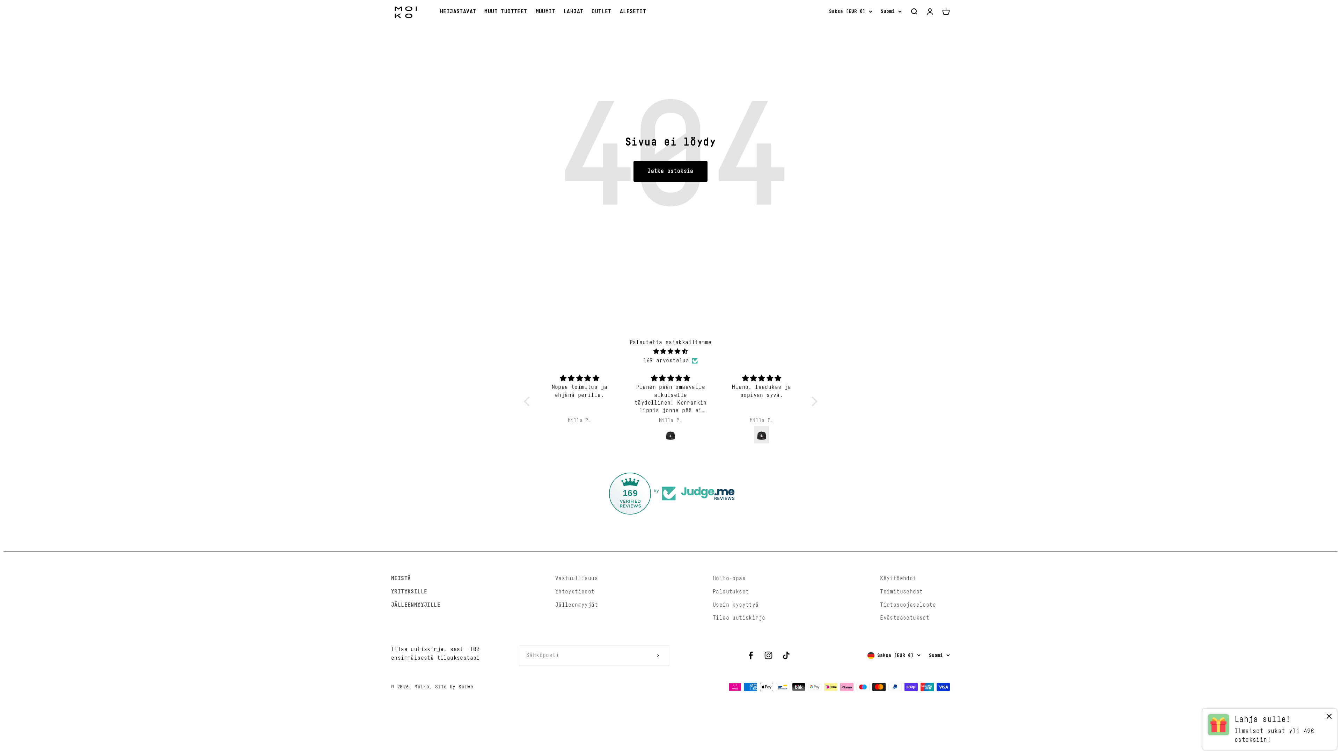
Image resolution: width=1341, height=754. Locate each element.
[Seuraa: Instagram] (768, 655)
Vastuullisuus (576, 578)
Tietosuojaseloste (908, 605)
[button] (528, 401)
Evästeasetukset (904, 618)
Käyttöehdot (898, 578)
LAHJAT (573, 11)
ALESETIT (633, 11)
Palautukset (731, 591)
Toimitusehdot (901, 591)
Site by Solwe (454, 687)
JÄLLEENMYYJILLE (415, 605)
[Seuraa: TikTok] (786, 655)
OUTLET (601, 11)
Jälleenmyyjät (576, 605)
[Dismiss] (1329, 718)
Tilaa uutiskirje (739, 618)
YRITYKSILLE (409, 591)
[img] (670, 351)
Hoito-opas (729, 578)
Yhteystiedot (575, 591)
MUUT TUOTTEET (505, 11)
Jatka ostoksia (670, 171)
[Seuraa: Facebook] (750, 655)
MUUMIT (545, 11)
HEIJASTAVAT (458, 11)
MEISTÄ (401, 578)
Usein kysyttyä (736, 605)
